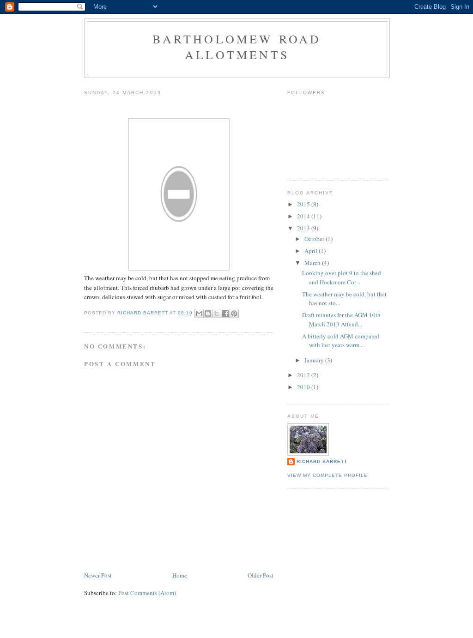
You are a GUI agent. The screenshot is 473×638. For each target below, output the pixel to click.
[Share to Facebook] (225, 313)
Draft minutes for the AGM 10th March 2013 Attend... (341, 319)
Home (179, 575)
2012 (304, 375)
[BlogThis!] (207, 313)
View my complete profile (327, 475)
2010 (304, 387)
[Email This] (199, 313)
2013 (304, 228)
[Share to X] (216, 313)
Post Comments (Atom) (147, 593)
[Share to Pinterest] (234, 313)
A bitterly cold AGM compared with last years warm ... (340, 340)
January (314, 360)
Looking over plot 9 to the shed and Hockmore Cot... (341, 277)
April (311, 251)
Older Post (260, 575)
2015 (304, 204)
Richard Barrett (322, 461)
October (315, 239)
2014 (304, 216)
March (313, 263)
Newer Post (98, 575)
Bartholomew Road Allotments (236, 46)
